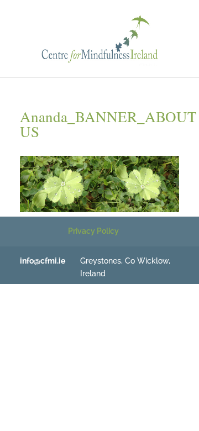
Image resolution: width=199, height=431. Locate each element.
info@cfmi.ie (42, 260)
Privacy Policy (93, 231)
